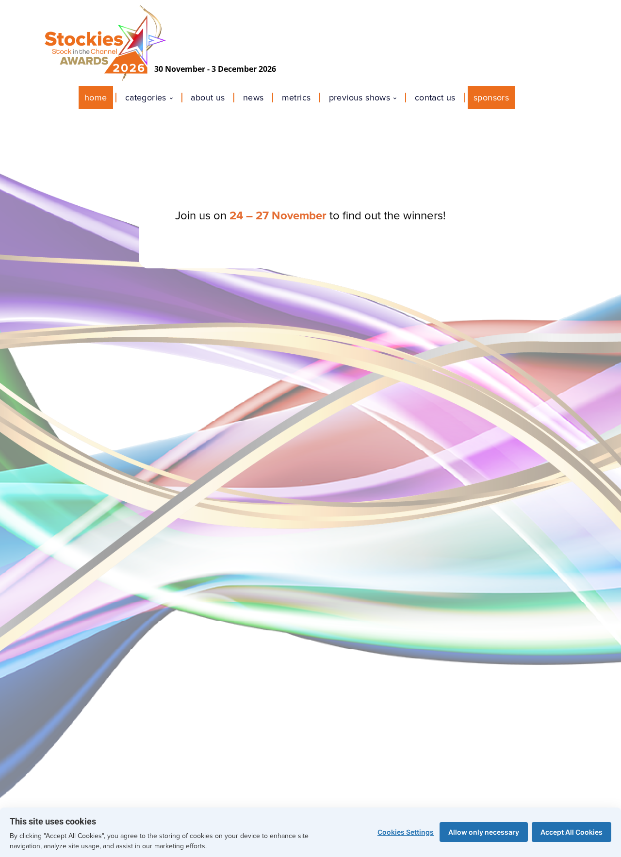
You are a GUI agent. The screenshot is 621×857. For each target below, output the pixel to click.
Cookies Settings (405, 832)
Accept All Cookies (571, 832)
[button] (526, 97)
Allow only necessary (483, 832)
